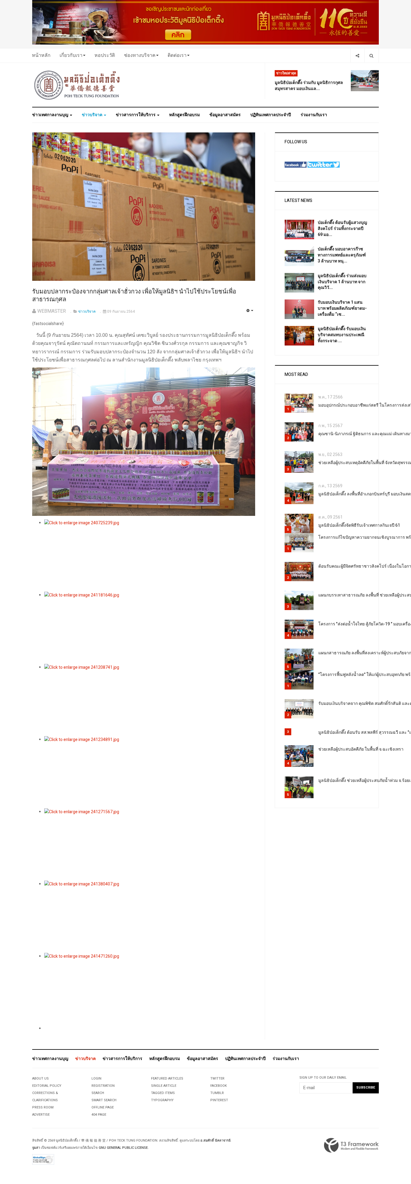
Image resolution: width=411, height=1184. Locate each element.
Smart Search (103, 1100)
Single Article (163, 1085)
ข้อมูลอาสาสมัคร (225, 115)
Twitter (217, 1078)
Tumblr (217, 1093)
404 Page (98, 1114)
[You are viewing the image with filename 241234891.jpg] (149, 772)
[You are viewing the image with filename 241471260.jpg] (149, 989)
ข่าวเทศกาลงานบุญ (50, 115)
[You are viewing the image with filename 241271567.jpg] (149, 844)
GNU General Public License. (124, 1147)
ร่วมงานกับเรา (314, 115)
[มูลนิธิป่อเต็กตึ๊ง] (77, 85)
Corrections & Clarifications (45, 1096)
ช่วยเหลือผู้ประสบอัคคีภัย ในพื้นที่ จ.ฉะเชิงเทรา (360, 749)
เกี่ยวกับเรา (71, 55)
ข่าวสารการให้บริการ (136, 115)
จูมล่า (36, 1147)
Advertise (41, 1114)
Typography (162, 1100)
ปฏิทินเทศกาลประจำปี (270, 115)
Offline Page (102, 1107)
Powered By (351, 1145)
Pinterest (219, 1100)
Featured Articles (167, 1078)
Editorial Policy (46, 1085)
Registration (103, 1085)
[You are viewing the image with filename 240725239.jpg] (149, 555)
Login (96, 1078)
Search (97, 1093)
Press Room (43, 1107)
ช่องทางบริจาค (140, 55)
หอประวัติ (104, 55)
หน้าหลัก (41, 55)
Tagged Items (163, 1093)
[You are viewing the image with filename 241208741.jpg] (149, 700)
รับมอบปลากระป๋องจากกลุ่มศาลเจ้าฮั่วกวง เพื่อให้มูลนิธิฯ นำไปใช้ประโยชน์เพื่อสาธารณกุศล (134, 295)
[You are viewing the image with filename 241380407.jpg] (149, 917)
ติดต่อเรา (177, 55)
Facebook (218, 1085)
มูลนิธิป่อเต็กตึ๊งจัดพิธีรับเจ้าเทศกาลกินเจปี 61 (359, 525)
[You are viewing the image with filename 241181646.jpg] (149, 628)
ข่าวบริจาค (92, 115)
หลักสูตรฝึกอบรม (184, 115)
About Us (40, 1078)
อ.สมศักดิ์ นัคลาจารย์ (215, 1140)
